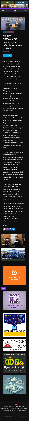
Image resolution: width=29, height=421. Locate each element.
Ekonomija (3, 408)
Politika (23, 406)
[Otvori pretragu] (26, 10)
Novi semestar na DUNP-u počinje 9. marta (13, 242)
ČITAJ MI (7, 55)
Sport (8, 408)
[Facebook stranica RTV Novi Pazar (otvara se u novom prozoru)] (13, 404)
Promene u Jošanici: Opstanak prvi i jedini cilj (13, 256)
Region (11, 410)
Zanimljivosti (6, 410)
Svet (15, 410)
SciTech (26, 408)
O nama (19, 410)
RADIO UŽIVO (21, 2)
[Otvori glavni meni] (3, 10)
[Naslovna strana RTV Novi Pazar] (14, 10)
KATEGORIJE (18, 406)
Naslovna (6, 406)
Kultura (21, 408)
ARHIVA (14, 412)
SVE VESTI (11, 32)
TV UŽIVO (8, 2)
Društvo (5, 32)
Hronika (17, 408)
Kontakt (24, 410)
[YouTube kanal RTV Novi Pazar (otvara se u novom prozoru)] (16, 404)
